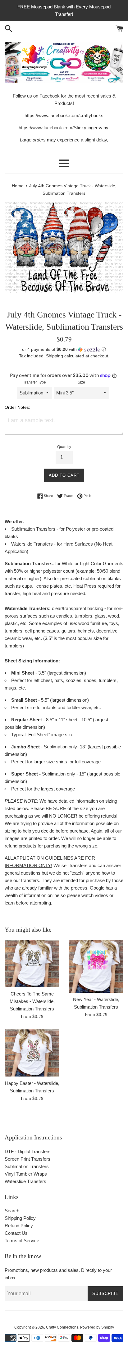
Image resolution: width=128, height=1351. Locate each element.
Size (81, 382)
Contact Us (16, 1233)
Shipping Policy (20, 1218)
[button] (64, 349)
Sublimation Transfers (27, 1166)
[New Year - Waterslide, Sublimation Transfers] (96, 966)
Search (12, 1210)
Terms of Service (22, 1240)
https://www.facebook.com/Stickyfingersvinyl (64, 127)
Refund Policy (19, 1225)
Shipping (54, 355)
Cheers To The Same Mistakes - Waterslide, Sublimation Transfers (32, 1001)
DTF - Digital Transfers (28, 1151)
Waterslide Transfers (25, 1181)
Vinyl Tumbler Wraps (26, 1174)
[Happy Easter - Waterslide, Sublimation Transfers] (32, 1053)
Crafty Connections (62, 1327)
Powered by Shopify (97, 1327)
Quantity (64, 447)
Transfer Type (34, 382)
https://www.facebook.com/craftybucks (64, 115)
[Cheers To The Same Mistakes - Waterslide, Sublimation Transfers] (32, 963)
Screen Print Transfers (27, 1159)
